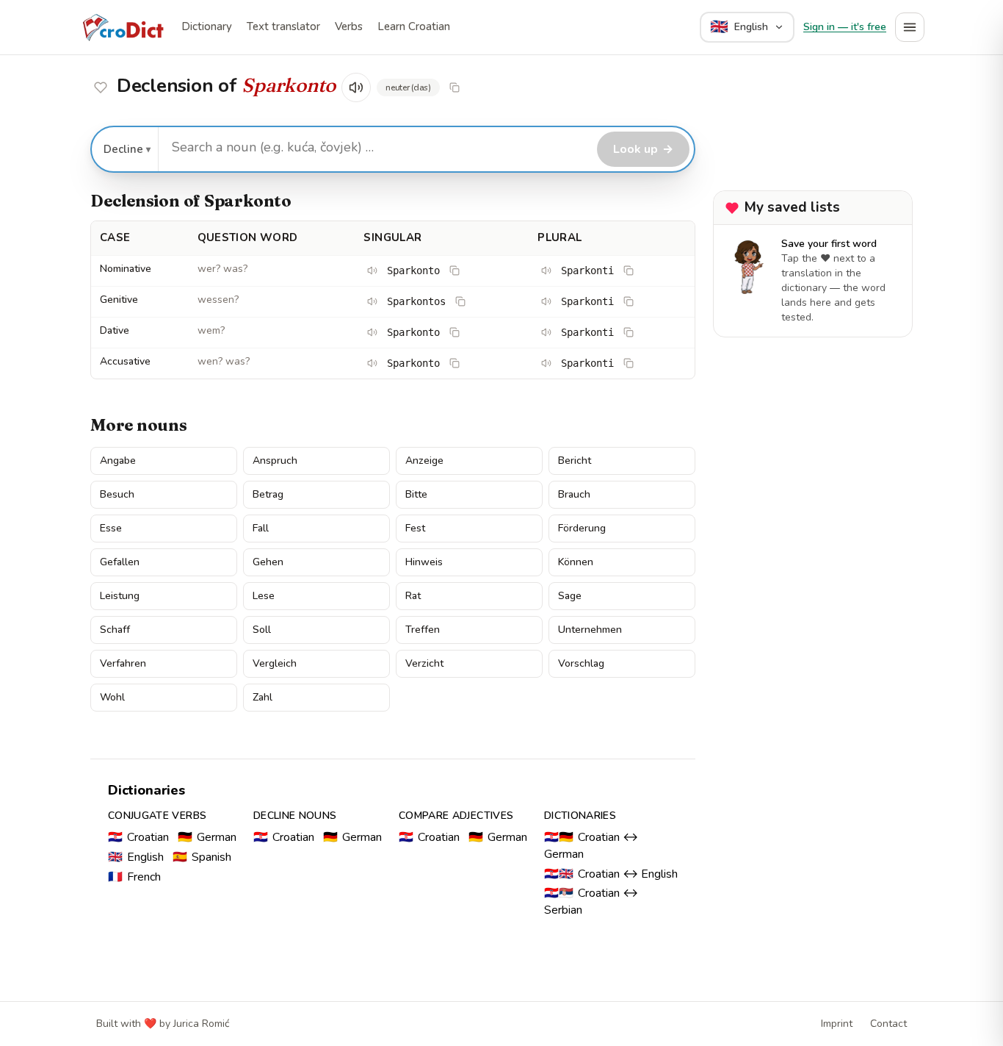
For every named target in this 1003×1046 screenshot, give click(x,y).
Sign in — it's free (844, 27)
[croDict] (123, 27)
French (134, 877)
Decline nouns (295, 816)
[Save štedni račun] (100, 87)
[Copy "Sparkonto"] (454, 87)
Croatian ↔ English (611, 874)
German (207, 837)
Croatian (138, 837)
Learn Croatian (413, 26)
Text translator (283, 26)
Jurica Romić (201, 1024)
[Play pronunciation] (356, 87)
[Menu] (909, 27)
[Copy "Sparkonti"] (628, 270)
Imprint (836, 1024)
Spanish (202, 857)
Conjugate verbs (157, 816)
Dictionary (206, 26)
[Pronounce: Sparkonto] (372, 270)
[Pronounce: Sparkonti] (546, 270)
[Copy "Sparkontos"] (460, 301)
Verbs (349, 26)
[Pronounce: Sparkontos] (372, 301)
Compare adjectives (456, 816)
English (136, 857)
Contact (888, 1024)
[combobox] (376, 147)
